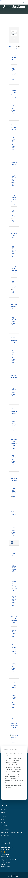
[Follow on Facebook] (5, 793)
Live (3, 812)
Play (3, 819)
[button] (10, 46)
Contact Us (14, 726)
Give (3, 822)
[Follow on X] (10, 793)
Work (3, 816)
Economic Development (12, 832)
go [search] (14, 38)
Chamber (5, 829)
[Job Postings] (12, 543)
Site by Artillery (14, 876)
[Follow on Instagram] (15, 793)
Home (3, 809)
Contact (5, 835)
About (4, 825)
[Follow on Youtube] (20, 793)
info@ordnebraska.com (8, 852)
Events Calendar (14, 722)
